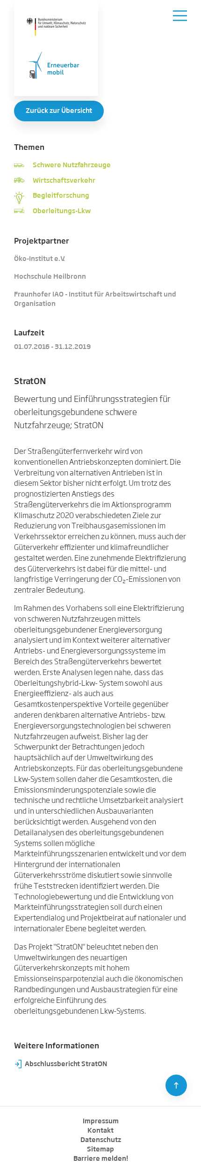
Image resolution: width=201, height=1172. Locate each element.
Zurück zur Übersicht (59, 111)
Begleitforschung (61, 196)
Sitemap (100, 1149)
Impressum (101, 1121)
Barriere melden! (100, 1159)
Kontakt (100, 1130)
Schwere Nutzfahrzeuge (72, 165)
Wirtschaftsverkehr (64, 181)
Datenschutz (100, 1140)
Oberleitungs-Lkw (62, 211)
